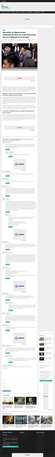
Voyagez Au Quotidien (40, 449)
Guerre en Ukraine (37, 12)
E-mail (3, 383)
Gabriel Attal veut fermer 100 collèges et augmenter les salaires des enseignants (19, 401)
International (22, 12)
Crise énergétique (30, 12)
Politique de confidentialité (24, 435)
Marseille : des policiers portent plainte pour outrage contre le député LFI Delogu (31, 401)
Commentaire (5, 368)
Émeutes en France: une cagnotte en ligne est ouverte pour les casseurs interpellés (48, 358)
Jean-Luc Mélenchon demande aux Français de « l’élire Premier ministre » (48, 348)
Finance (17, 12)
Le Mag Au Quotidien (40, 443)
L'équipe (21, 438)
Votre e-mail (42, 367)
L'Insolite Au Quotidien (40, 439)
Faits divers (13, 12)
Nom (3, 380)
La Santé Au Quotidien (40, 434)
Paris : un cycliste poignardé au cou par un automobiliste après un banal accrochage (34, 419)
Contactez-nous (22, 434)
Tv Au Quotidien (39, 441)
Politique (8, 12)
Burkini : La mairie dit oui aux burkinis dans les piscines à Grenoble (48, 344)
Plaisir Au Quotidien (40, 446)
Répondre (7, 149)
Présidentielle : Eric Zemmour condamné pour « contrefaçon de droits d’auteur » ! (48, 353)
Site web (3, 386)
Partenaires (21, 437)
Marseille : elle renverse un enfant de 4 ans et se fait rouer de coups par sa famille (8, 419)
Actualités (3, 12)
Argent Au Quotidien (40, 444)
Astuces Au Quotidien (40, 436)
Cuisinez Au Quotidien (40, 451)
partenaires (45, 378)
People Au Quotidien (40, 438)
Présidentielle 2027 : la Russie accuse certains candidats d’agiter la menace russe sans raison (7, 401)
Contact (42, 12)
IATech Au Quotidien (40, 448)
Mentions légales (22, 436)
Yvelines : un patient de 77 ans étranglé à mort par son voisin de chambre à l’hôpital (21, 419)
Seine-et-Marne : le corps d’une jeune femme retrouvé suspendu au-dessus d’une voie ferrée (47, 419)
